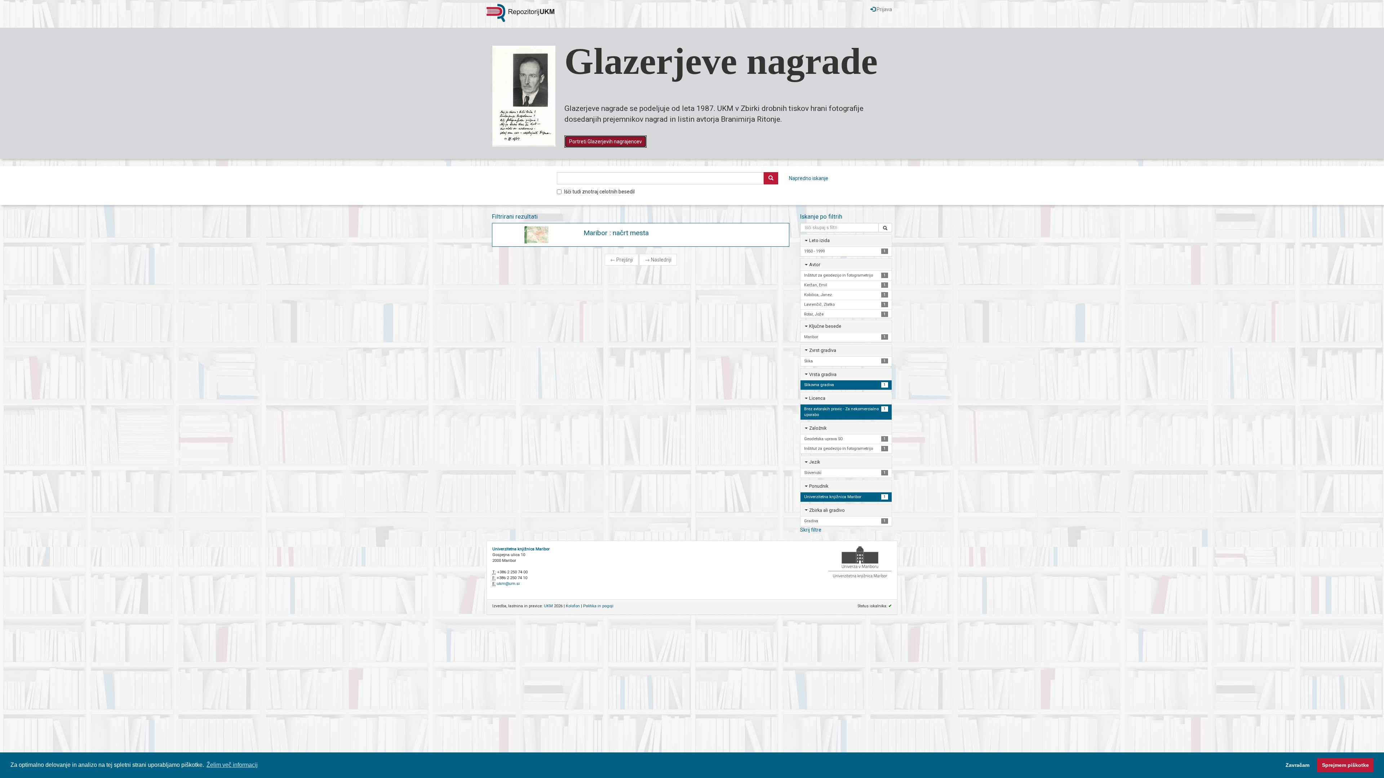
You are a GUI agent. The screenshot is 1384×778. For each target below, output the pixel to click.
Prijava (883, 9)
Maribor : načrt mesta (616, 233)
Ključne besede (825, 326)
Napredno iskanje (808, 178)
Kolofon (573, 606)
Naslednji (658, 260)
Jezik (814, 462)
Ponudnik (818, 486)
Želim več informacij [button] (232, 765)
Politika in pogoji (598, 606)
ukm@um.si (508, 583)
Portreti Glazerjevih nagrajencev (605, 141)
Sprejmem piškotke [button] (1345, 765)
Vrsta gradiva (823, 374)
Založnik (817, 428)
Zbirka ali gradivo (827, 510)
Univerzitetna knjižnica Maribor (521, 549)
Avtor (814, 264)
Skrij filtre (810, 530)
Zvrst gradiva (822, 350)
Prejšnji (621, 260)
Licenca (817, 398)
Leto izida (819, 240)
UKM (548, 606)
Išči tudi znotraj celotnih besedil (599, 191)
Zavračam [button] (1297, 765)
